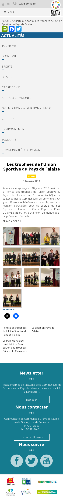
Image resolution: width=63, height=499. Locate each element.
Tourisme (9, 46)
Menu (11, 12)
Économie (9, 56)
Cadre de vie (11, 87)
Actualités (17, 20)
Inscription (31, 399)
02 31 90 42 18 (27, 3)
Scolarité (9, 140)
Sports (29, 20)
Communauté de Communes (22, 150)
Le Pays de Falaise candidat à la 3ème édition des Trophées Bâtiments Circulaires (15, 346)
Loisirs (7, 77)
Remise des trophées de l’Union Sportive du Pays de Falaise (15, 331)
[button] (12, 236)
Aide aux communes (16, 98)
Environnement (14, 129)
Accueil (5, 20)
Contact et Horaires (31, 437)
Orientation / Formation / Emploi (27, 108)
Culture (8, 119)
